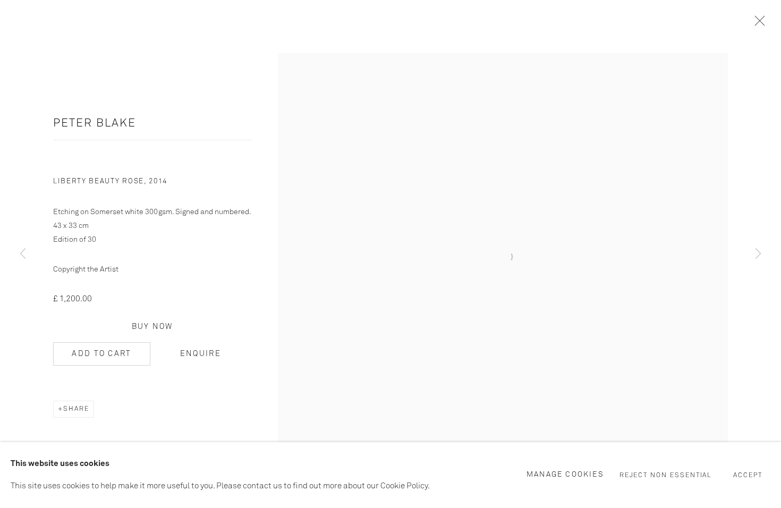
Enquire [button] (200, 354)
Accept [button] (747, 475)
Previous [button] (23, 253)
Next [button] (758, 253)
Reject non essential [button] (665, 475)
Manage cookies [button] (565, 474)
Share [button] (76, 409)
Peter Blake (94, 123)
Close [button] (757, 24)
